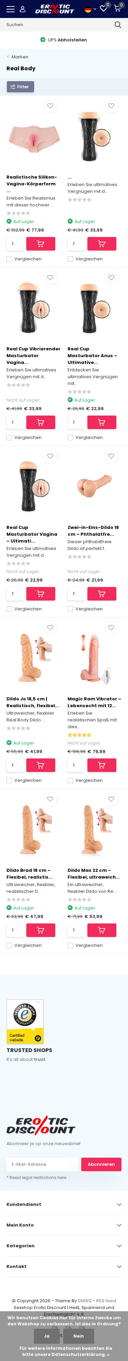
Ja (46, 1336)
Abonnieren (101, 1164)
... (70, 177)
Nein (78, 1336)
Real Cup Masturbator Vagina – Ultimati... (31, 534)
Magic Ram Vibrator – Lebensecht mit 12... (94, 702)
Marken (20, 57)
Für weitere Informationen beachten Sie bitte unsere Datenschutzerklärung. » (65, 1351)
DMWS (85, 1301)
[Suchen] (118, 24)
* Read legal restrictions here (36, 1177)
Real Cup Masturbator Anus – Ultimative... (92, 356)
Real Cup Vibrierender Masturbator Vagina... (33, 356)
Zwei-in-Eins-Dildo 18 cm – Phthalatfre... (93, 530)
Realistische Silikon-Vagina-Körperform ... (31, 184)
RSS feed (106, 1301)
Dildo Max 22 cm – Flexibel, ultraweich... (94, 873)
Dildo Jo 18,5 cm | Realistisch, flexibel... (32, 702)
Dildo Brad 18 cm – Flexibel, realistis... (29, 873)
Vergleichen (28, 259)
